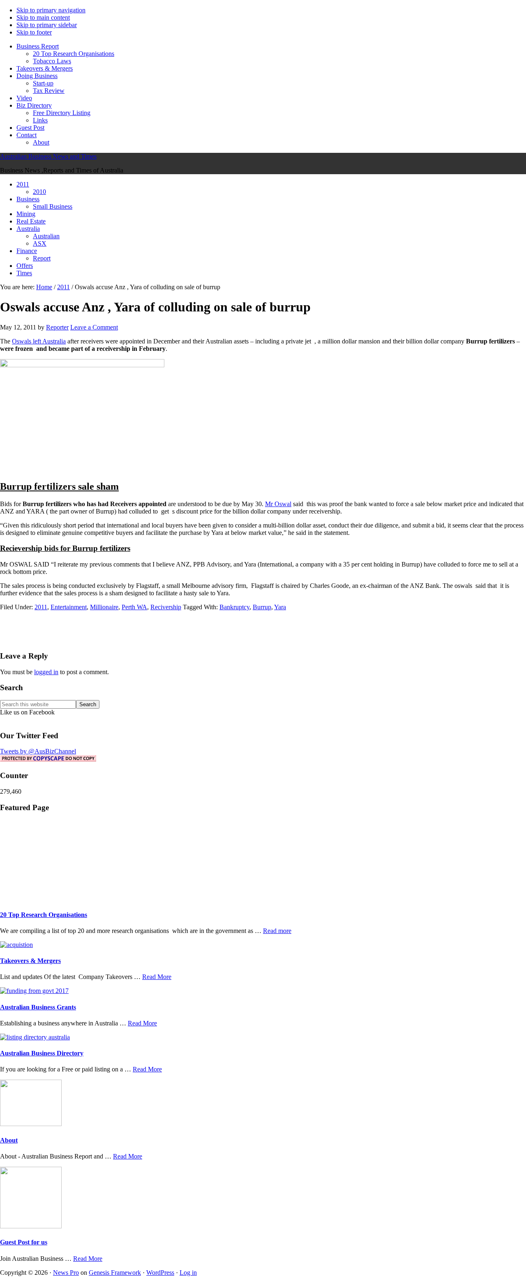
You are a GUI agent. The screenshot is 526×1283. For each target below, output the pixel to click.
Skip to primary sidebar (46, 24)
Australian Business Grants (38, 1007)
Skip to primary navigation (50, 10)
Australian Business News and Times (48, 156)
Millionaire (104, 606)
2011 (41, 606)
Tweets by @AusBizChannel (38, 751)
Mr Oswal (278, 503)
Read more (277, 930)
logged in (46, 671)
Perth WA (134, 606)
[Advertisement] (263, 629)
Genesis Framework (115, 1272)
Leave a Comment (94, 327)
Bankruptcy (234, 606)
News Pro (66, 1272)
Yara (280, 606)
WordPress (160, 1272)
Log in (188, 1272)
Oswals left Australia (39, 341)
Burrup (262, 606)
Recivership (165, 606)
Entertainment (69, 606)
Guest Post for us (23, 1242)
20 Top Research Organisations (43, 914)
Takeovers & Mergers (30, 960)
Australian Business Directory (41, 1053)
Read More (156, 976)
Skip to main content (43, 17)
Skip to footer (34, 32)
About (9, 1140)
